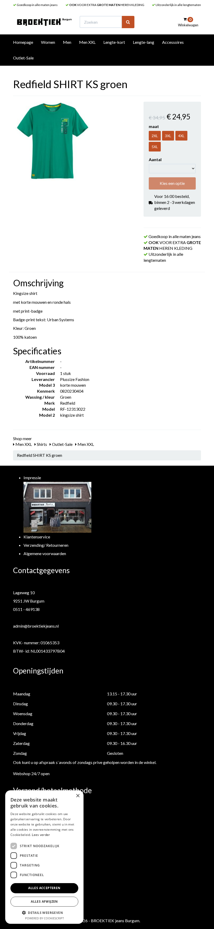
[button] (44, 912)
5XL (155, 146)
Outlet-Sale (23, 57)
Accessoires (173, 42)
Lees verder (41, 835)
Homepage (23, 42)
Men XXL (87, 42)
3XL (168, 135)
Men (67, 42)
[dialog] (44, 857)
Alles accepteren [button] (44, 888)
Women (48, 42)
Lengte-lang (143, 42)
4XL (181, 135)
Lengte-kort (114, 42)
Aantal (155, 159)
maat (154, 126)
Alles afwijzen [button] (44, 901)
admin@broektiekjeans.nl (36, 625)
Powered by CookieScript (44, 918)
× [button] (78, 796)
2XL (155, 135)
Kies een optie (172, 183)
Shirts (41, 444)
